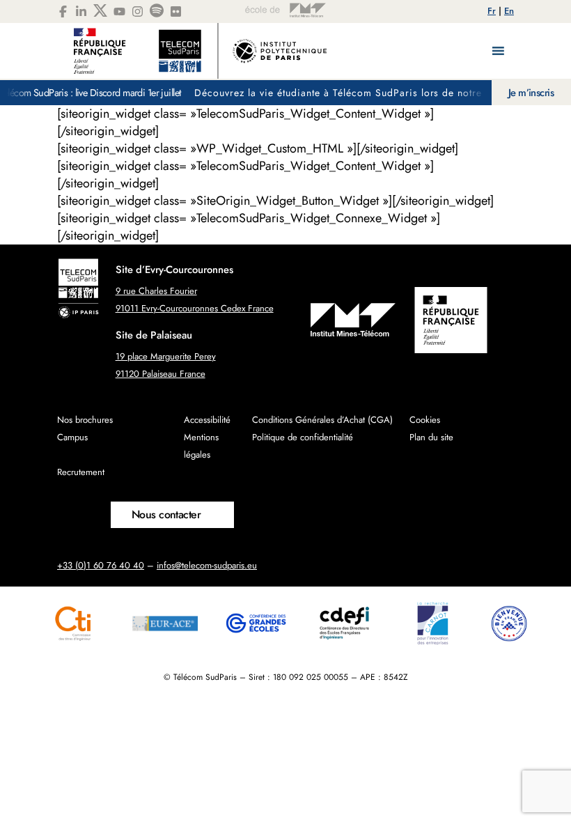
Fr (491, 10)
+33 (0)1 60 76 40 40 (100, 565)
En (509, 10)
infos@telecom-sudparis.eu (207, 565)
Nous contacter (166, 514)
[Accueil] (200, 51)
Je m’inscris (531, 92)
